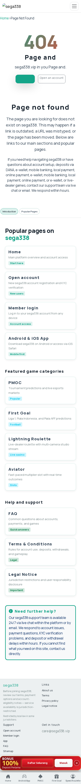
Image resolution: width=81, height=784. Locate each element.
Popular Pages (29, 211)
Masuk (64, 763)
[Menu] (74, 6)
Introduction (9, 211)
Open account (12, 730)
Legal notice (49, 706)
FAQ (5, 746)
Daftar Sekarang (38, 763)
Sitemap (8, 751)
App (5, 741)
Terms (45, 695)
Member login (11, 735)
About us (47, 690)
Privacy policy (50, 700)
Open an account (52, 78)
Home (4, 18)
